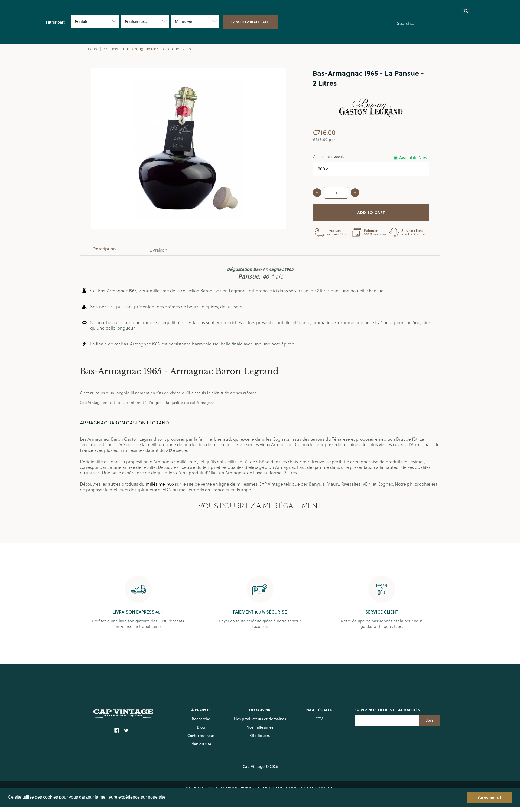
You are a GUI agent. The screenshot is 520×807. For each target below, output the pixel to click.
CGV (319, 719)
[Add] (355, 192)
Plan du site (201, 744)
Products (110, 49)
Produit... (83, 21)
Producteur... (136, 21)
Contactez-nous (200, 735)
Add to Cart (371, 212)
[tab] (104, 250)
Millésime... (185, 21)
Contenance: (328, 156)
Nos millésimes (259, 727)
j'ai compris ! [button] (489, 797)
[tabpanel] (260, 373)
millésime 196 (159, 484)
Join (429, 720)
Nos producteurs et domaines (260, 719)
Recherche (201, 719)
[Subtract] (317, 192)
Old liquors (260, 735)
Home (93, 49)
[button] (168, 798)
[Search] (469, 12)
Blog (201, 727)
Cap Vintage (254, 766)
